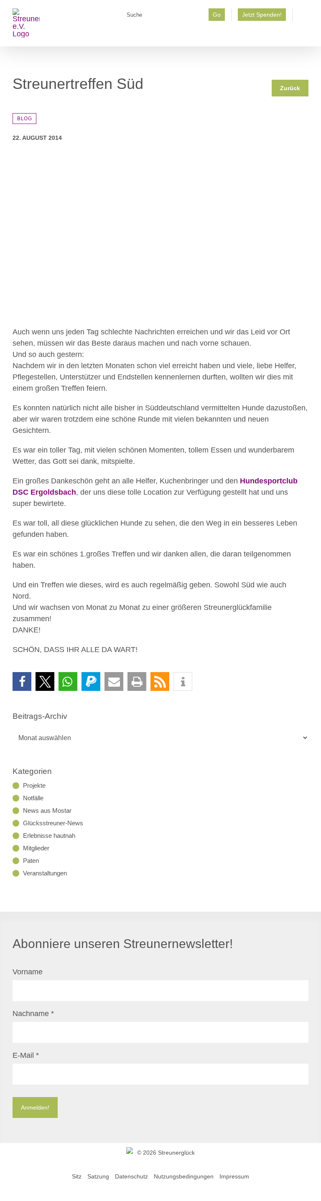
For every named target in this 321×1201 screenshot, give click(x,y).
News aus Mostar (47, 810)
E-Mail (26, 1055)
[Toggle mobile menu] (305, 33)
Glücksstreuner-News (53, 823)
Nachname (33, 1013)
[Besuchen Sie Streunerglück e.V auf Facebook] (303, 17)
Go (217, 14)
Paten (31, 860)
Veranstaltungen (45, 873)
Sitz (77, 1176)
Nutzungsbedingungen (184, 1176)
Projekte (34, 785)
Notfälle (33, 798)
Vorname (28, 972)
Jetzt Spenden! (262, 14)
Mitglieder (36, 848)
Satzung (98, 1176)
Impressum (234, 1176)
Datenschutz (131, 1176)
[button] (22, 681)
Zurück (290, 88)
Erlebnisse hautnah (49, 835)
